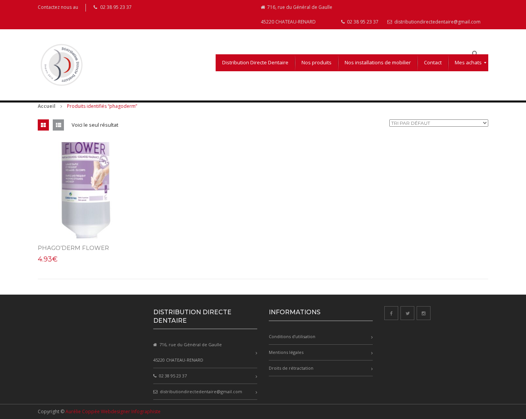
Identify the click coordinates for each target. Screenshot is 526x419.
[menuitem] (255, 62)
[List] (58, 125)
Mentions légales (286, 352)
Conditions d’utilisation (292, 336)
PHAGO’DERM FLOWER (73, 247)
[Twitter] (407, 313)
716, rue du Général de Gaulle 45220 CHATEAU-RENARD (296, 14)
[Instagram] (424, 313)
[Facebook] (391, 313)
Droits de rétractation (291, 368)
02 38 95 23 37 (362, 21)
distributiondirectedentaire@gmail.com (437, 21)
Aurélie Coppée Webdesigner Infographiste (113, 411)
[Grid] (43, 125)
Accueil (46, 106)
